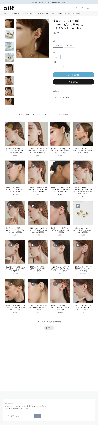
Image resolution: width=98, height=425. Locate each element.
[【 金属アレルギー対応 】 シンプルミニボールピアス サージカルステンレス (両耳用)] (38, 134)
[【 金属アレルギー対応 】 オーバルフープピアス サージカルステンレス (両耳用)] (60, 172)
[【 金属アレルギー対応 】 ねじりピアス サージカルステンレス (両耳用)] (60, 213)
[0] (77, 8)
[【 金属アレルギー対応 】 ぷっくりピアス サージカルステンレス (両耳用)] (15, 252)
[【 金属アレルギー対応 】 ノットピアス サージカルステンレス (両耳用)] (60, 291)
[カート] (93, 8)
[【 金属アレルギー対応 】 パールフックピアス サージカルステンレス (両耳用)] (83, 291)
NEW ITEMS (15, 14)
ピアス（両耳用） (27, 14)
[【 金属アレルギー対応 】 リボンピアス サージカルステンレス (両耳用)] (38, 291)
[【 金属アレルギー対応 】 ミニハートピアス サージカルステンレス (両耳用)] (83, 213)
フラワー (49, 328)
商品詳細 (56, 91)
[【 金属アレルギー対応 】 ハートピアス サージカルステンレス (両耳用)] (38, 252)
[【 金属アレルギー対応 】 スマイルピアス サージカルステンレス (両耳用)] (83, 252)
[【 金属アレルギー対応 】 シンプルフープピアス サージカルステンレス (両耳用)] (15, 134)
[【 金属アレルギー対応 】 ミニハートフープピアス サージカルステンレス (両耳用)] (15, 291)
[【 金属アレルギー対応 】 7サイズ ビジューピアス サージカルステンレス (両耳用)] (60, 252)
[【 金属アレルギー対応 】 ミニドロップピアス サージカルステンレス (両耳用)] (60, 134)
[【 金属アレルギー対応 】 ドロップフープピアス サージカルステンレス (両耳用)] (38, 213)
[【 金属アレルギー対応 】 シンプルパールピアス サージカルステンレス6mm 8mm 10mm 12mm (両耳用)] (83, 172)
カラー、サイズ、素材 (61, 97)
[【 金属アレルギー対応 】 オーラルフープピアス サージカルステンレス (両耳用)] (38, 172)
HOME (6, 14)
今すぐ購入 (73, 82)
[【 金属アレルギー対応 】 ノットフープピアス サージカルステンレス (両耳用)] (15, 172)
